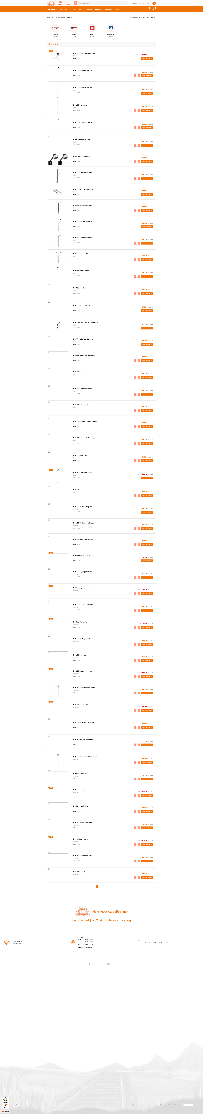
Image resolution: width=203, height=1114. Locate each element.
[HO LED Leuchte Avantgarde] (60, 674)
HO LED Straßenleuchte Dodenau (85, 757)
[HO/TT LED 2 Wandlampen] (60, 192)
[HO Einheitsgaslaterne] (60, 558)
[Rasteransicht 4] (154, 44)
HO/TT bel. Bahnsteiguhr (82, 507)
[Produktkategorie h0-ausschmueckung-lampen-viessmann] (111, 31)
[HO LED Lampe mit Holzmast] (60, 358)
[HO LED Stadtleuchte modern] (60, 690)
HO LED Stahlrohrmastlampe (84, 372)
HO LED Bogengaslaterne (82, 572)
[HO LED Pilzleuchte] (60, 108)
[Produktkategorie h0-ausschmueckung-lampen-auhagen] (55, 31)
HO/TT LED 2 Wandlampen (83, 189)
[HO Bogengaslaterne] (60, 591)
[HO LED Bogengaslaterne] (60, 574)
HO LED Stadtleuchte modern (84, 687)
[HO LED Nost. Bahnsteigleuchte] (60, 725)
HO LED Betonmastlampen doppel (85, 421)
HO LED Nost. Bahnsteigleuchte (84, 722)
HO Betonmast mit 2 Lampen (84, 254)
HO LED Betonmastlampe (82, 221)
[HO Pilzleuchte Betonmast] (60, 125)
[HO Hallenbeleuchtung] (60, 493)
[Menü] (8, 1097)
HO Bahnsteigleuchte (81, 773)
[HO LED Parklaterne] (60, 875)
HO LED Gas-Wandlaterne (83, 605)
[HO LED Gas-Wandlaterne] (60, 608)
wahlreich (29, 1104)
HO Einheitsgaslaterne (81, 555)
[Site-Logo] (58, 3)
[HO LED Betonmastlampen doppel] (60, 424)
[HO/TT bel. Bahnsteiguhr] (60, 509)
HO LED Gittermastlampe (82, 173)
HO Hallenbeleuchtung (81, 490)
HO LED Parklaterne (80, 872)
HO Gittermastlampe (80, 288)
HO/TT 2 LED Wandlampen (83, 339)
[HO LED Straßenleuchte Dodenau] (60, 760)
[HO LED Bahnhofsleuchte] (60, 73)
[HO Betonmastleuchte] (60, 274)
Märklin (75, 55)
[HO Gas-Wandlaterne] (60, 625)
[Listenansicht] (150, 44)
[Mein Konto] (154, 3)
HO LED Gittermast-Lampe (83, 305)
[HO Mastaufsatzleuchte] (60, 143)
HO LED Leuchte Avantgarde (83, 671)
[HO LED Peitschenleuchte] (60, 475)
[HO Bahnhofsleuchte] (60, 809)
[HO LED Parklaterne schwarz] (60, 858)
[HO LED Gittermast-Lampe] (60, 308)
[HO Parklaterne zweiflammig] (60, 56)
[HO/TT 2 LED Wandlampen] (60, 342)
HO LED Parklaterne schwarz (84, 855)
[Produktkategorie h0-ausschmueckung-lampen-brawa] (74, 31)
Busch (74, 73)
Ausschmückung (60, 17)
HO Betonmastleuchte (81, 271)
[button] (147, 58)
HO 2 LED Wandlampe (81, 156)
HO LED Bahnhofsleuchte (82, 70)
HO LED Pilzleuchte (80, 105)
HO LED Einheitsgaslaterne (83, 539)
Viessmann (75, 509)
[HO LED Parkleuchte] (60, 658)
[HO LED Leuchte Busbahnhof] (60, 742)
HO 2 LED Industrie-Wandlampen (85, 322)
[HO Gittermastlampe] (60, 291)
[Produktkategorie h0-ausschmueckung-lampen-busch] (92, 31)
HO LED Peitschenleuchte (82, 472)
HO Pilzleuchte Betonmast (82, 122)
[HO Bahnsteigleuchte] (60, 776)
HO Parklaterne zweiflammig (84, 53)
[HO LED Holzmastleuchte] (60, 208)
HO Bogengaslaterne (81, 588)
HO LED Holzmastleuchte (82, 205)
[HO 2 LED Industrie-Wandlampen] (60, 325)
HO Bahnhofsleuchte (81, 806)
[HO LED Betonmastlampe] (60, 224)
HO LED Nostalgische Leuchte (84, 523)
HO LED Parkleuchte (80, 655)
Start (48, 17)
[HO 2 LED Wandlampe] (60, 159)
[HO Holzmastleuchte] (60, 842)
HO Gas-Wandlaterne (81, 622)
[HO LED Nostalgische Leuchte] (60, 526)
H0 (52, 17)
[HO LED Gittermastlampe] (60, 176)
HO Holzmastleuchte (80, 839)
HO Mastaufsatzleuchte (82, 140)
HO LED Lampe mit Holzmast (84, 355)
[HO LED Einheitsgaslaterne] (60, 542)
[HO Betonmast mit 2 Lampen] (60, 257)
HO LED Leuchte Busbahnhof (84, 739)
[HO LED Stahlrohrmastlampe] (60, 375)
